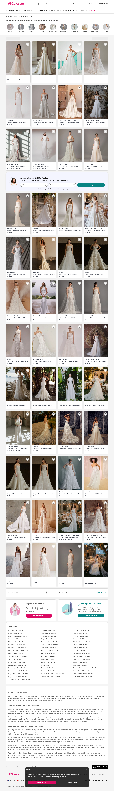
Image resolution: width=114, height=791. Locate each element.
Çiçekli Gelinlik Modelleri (81, 662)
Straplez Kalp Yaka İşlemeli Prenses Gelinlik (17, 494)
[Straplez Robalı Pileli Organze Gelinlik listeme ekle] (105, 283)
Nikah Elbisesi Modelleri (80, 633)
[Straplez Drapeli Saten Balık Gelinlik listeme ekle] (27, 546)
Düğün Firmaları (28, 10)
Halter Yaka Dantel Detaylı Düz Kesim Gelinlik (69, 581)
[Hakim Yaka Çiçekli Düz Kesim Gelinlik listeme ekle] (27, 326)
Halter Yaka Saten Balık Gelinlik (41, 317)
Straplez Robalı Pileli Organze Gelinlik (95, 317)
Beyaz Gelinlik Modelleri (80, 645)
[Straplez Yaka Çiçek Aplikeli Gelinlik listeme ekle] (79, 326)
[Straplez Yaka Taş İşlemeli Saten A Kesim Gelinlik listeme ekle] (79, 44)
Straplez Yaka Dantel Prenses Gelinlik (69, 494)
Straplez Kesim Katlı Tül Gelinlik (93, 494)
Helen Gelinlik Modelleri (15, 633)
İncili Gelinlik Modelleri (80, 647)
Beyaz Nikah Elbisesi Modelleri (18, 674)
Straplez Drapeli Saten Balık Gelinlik (17, 581)
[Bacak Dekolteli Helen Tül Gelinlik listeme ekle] (27, 131)
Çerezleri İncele (72, 782)
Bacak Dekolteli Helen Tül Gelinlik (16, 166)
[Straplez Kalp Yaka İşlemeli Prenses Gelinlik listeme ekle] (27, 459)
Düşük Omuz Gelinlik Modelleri (17, 662)
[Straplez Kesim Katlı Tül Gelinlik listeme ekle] (105, 459)
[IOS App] (100, 767)
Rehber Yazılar (43, 10)
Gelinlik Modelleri (69, 10)
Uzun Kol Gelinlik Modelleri (49, 645)
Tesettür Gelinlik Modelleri (81, 639)
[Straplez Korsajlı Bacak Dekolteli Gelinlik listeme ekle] (79, 195)
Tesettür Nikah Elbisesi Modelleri (83, 671)
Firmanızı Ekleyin (91, 615)
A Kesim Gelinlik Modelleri (16, 630)
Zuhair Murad (45, 665)
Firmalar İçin (104, 3)
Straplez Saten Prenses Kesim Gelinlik (43, 230)
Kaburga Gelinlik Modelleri (81, 656)
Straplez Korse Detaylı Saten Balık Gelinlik (16, 230)
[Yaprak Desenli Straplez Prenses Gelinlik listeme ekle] (105, 239)
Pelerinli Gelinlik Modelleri (16, 653)
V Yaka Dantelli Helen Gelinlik (93, 581)
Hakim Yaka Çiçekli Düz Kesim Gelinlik (17, 361)
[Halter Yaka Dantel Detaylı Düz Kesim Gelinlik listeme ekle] (79, 546)
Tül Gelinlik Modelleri (79, 650)
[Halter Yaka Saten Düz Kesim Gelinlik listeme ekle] (27, 414)
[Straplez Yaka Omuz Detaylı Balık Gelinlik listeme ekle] (27, 239)
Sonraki (98, 592)
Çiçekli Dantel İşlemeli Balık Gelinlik (42, 448)
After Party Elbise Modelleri (81, 636)
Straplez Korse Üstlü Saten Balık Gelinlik (44, 274)
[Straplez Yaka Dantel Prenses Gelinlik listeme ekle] (79, 459)
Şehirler (93, 774)
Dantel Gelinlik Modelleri (48, 647)
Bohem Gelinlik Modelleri (81, 630)
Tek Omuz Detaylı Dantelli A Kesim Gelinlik (68, 318)
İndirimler (56, 10)
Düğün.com (9, 16)
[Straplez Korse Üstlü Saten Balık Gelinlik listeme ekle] (53, 239)
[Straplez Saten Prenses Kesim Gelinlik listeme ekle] (53, 195)
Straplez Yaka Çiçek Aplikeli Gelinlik (68, 361)
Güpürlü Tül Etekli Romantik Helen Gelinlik (42, 581)
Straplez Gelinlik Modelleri (49, 639)
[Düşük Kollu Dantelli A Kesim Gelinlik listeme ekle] (105, 370)
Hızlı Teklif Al (94, 10)
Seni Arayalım (90, 185)
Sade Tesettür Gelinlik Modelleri (83, 674)
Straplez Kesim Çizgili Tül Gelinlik (68, 274)
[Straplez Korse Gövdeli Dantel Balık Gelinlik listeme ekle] (79, 502)
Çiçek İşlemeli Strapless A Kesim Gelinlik (70, 448)
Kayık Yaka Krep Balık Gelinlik (41, 166)
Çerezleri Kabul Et (42, 782)
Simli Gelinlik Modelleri (15, 659)
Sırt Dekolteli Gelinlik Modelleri (17, 656)
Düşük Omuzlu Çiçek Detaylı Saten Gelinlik (16, 537)
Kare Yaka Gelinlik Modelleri (49, 642)
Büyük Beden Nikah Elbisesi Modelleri (52, 674)
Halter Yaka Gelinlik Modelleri (82, 659)
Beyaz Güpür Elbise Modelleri (17, 677)
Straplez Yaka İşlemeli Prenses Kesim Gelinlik (43, 494)
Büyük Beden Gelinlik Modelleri (18, 636)
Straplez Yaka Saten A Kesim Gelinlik (69, 122)
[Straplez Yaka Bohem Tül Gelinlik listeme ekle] (27, 370)
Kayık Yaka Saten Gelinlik (40, 79)
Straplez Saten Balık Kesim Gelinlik (16, 122)
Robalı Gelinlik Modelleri (48, 653)
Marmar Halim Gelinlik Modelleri (18, 671)
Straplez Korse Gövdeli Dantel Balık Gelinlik (42, 361)
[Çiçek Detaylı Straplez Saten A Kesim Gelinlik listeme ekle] (105, 131)
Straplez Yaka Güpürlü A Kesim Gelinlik (95, 361)
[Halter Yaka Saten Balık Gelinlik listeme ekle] (53, 283)
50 (67, 592)
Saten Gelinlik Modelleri (15, 639)
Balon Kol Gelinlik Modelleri (16, 645)
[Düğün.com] (16, 4)
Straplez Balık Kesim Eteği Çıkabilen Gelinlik (43, 122)
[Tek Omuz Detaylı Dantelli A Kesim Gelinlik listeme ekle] (79, 283)
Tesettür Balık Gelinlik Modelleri (50, 677)
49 (63, 592)
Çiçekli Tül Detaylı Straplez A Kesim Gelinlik (16, 79)
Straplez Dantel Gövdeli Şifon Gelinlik (95, 122)
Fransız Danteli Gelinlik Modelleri (18, 650)
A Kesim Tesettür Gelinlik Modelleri (19, 679)
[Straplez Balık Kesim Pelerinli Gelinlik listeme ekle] (105, 44)
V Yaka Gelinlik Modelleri (48, 659)
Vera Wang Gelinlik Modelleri (17, 668)
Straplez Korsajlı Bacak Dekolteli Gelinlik (70, 230)
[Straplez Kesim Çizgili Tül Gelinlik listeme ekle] (79, 239)
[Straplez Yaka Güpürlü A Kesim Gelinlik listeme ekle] (105, 326)
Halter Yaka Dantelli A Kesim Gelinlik (17, 317)
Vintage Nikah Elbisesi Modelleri (83, 677)
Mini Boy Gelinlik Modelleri (81, 642)
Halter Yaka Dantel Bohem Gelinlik (68, 166)
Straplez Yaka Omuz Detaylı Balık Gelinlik (16, 274)
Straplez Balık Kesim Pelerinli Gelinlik (95, 79)
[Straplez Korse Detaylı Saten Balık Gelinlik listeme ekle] (27, 195)
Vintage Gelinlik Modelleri (16, 642)
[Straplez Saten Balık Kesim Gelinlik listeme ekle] (27, 87)
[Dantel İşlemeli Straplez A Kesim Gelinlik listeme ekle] (53, 502)
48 (59, 592)
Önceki (16, 592)
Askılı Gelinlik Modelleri (48, 656)
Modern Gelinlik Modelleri (49, 662)
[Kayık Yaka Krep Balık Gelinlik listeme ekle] (53, 131)
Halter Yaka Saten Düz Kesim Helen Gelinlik (69, 405)
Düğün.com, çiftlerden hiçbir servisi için (57, 189)
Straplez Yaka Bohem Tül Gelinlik (16, 405)
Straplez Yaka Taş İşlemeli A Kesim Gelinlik (94, 449)
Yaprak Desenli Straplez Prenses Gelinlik (94, 274)
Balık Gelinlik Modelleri (48, 630)
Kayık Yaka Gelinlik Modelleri (17, 647)
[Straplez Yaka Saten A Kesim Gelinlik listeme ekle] (79, 87)
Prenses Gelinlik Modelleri (49, 633)
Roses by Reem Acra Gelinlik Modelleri (85, 668)
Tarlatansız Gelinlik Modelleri (82, 653)
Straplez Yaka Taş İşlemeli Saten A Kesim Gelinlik (68, 79)
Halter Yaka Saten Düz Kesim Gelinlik (17, 448)
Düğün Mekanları (13, 10)
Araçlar (82, 10)
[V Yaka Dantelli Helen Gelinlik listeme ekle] (105, 546)
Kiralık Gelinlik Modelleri (48, 636)
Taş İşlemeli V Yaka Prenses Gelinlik (95, 230)
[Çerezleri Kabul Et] (87, 769)
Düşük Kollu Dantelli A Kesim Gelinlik (95, 405)
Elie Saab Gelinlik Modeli (48, 668)
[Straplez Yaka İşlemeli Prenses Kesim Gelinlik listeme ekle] (53, 459)
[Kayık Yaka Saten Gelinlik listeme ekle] (53, 44)
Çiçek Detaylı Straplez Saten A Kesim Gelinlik (95, 166)
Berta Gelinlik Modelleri (80, 665)
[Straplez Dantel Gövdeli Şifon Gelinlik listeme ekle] (105, 87)
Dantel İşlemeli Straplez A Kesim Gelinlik (44, 537)
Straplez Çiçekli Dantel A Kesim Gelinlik (95, 537)
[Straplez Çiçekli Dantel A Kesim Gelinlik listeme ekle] (105, 502)
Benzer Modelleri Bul (39, 615)
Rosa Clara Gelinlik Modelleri (50, 671)
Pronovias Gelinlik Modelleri (17, 665)
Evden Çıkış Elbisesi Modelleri (50, 650)
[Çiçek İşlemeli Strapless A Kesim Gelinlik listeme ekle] (79, 414)
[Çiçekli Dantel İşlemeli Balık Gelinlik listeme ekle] (53, 414)
